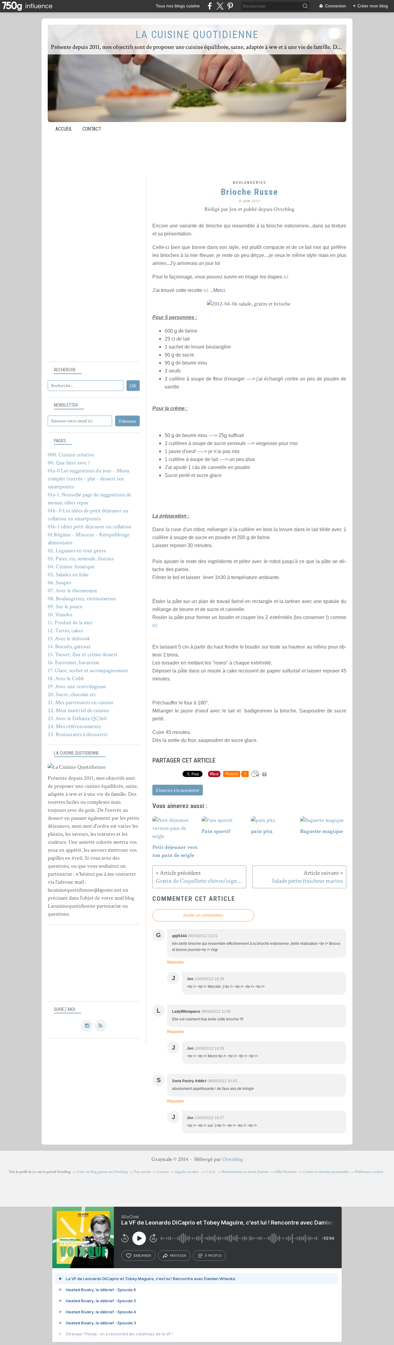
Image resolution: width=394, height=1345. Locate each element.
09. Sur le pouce (65, 606)
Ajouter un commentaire (203, 915)
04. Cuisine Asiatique (71, 566)
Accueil (63, 129)
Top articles (142, 1171)
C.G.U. (211, 1171)
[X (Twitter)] (220, 6)
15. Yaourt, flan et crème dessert (83, 654)
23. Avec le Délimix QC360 (77, 718)
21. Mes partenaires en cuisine (81, 702)
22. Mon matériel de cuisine (78, 710)
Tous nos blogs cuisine (178, 5)
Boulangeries (249, 182)
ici (285, 276)
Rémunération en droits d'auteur (245, 1171)
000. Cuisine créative (71, 454)
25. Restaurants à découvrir (78, 734)
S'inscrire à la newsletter (177, 790)
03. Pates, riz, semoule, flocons (81, 558)
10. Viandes (60, 614)
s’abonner (142, 1255)
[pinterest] (230, 6)
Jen (34, 1171)
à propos (213, 1255)
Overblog (232, 1159)
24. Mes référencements (74, 726)
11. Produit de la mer (70, 622)
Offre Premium (285, 1171)
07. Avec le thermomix (72, 590)
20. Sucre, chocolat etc (72, 694)
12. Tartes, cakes (65, 630)
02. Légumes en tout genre (77, 550)
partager (178, 1255)
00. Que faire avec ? (69, 462)
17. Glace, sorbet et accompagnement (88, 670)
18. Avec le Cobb (66, 678)
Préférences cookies (369, 1171)
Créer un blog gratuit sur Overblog (102, 1171)
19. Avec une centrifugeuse (77, 686)
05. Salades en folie (68, 574)
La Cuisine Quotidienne (197, 35)
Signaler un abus (187, 1171)
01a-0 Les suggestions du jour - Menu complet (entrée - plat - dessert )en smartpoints (88, 478)
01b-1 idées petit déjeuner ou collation (89, 526)
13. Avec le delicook (69, 638)
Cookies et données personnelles (326, 1171)
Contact (91, 129)
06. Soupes (59, 582)
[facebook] (210, 6)
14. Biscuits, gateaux (69, 646)
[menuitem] (64, 129)
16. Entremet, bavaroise (73, 662)
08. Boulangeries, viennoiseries (82, 598)
